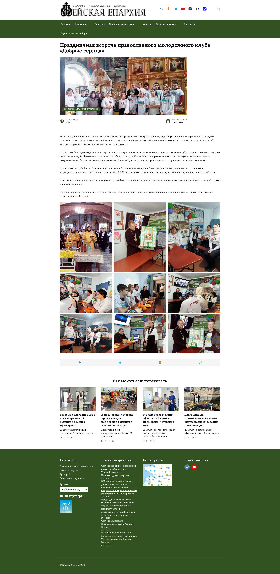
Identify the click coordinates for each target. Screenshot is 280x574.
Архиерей (81, 24)
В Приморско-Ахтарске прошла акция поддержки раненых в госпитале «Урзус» (117, 420)
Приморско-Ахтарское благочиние (81, 109)
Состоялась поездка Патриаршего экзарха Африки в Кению (118, 524)
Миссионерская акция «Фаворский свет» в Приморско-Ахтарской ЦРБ (158, 420)
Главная (65, 24)
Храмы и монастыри (121, 24)
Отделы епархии (166, 24)
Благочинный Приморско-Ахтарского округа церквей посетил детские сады (201, 420)
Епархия (99, 24)
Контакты (190, 24)
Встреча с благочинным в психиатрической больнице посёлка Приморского (77, 420)
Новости (147, 24)
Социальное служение (72, 478)
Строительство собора (74, 33)
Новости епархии (69, 470)
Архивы (64, 484)
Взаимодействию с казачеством (77, 466)
